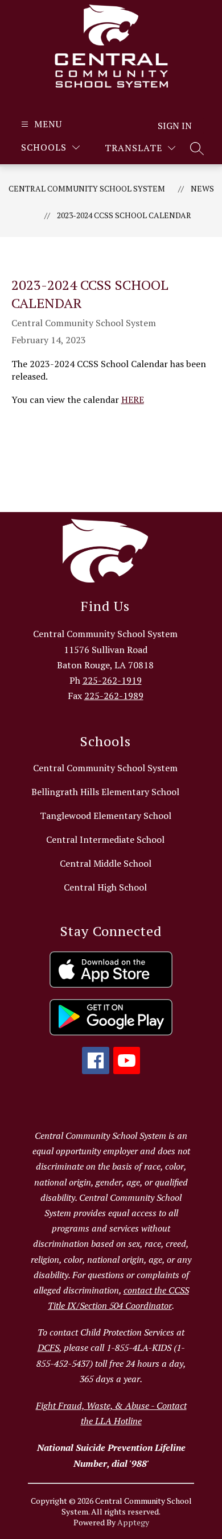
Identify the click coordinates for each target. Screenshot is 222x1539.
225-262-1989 (113, 695)
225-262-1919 (112, 680)
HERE (132, 399)
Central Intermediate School (105, 839)
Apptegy (133, 1522)
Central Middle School (105, 863)
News (202, 188)
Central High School (105, 887)
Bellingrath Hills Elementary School (105, 791)
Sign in (175, 125)
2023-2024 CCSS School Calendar (124, 215)
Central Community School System (87, 188)
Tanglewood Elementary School (105, 815)
